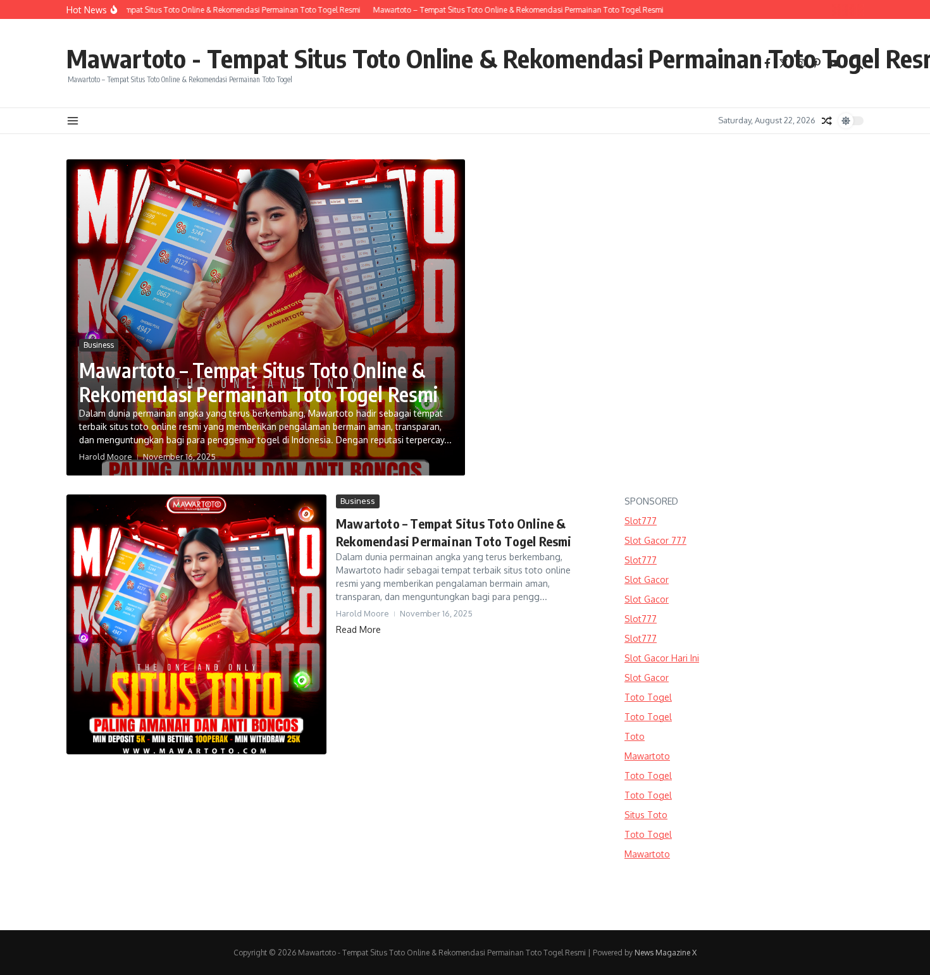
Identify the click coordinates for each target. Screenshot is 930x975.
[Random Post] (827, 121)
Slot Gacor (646, 579)
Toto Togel (648, 697)
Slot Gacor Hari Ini (661, 658)
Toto (634, 736)
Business (99, 345)
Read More (358, 629)
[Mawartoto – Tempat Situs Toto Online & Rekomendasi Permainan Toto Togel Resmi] (196, 624)
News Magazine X (666, 952)
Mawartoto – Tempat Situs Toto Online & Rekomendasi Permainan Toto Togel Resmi (258, 382)
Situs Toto (645, 814)
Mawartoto (647, 756)
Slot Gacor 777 (655, 540)
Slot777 (640, 520)
